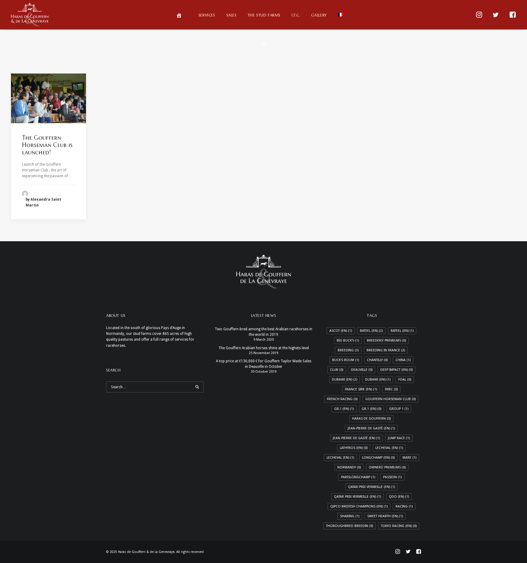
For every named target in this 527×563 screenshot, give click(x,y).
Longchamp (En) (378, 458)
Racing (404, 506)
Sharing (349, 516)
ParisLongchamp (358, 477)
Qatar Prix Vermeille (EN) (371, 487)
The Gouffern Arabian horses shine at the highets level (263, 348)
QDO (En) (399, 497)
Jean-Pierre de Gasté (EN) (371, 428)
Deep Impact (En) (396, 370)
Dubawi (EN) (344, 380)
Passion (392, 477)
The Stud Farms (264, 15)
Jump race (399, 438)
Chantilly (377, 360)
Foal (404, 380)
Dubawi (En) (377, 380)
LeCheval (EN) (389, 448)
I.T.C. (296, 15)
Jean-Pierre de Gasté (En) (356, 438)
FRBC (391, 389)
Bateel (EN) (371, 331)
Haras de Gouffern (371, 419)
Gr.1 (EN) (344, 409)
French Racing (342, 399)
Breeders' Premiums (386, 340)
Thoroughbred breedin (349, 526)
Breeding (348, 350)
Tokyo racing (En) (399, 526)
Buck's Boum (345, 360)
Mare (409, 458)
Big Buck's (348, 340)
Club (336, 370)
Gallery (319, 15)
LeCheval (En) (340, 458)
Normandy (349, 467)
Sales (231, 15)
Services (207, 15)
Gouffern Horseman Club (390, 399)
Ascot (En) (340, 331)
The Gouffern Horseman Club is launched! (47, 145)
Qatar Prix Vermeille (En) (357, 497)
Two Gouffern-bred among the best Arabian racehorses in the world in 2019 (263, 332)
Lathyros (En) (353, 448)
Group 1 (398, 409)
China (403, 360)
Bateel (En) (402, 331)
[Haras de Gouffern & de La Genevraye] (29, 14)
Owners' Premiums (387, 467)
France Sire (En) (361, 389)
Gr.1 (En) (371, 409)
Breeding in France (386, 350)
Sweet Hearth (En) (385, 516)
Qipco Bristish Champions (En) (359, 506)
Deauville (361, 370)
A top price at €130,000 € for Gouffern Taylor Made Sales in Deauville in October (263, 364)
